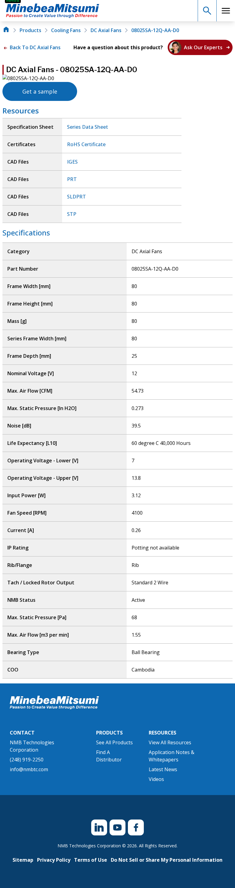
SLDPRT (76, 196)
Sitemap (23, 860)
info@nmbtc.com (29, 769)
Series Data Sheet (87, 127)
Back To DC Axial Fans (35, 47)
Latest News (163, 769)
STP (71, 214)
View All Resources (170, 742)
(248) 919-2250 (26, 759)
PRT (72, 179)
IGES (72, 161)
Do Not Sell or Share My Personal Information (166, 860)
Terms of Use (90, 860)
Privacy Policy (53, 860)
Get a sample (39, 91)
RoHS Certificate (86, 144)
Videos (156, 779)
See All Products (114, 742)
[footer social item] (99, 827)
